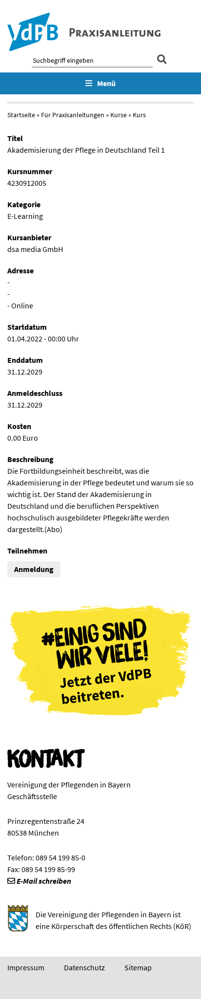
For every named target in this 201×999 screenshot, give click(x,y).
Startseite (21, 114)
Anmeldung (34, 569)
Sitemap (138, 967)
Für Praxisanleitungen (72, 114)
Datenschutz (84, 967)
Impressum (25, 967)
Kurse (118, 114)
